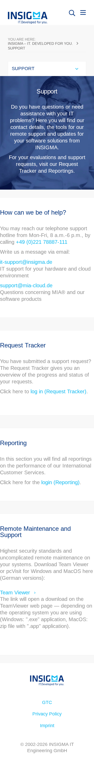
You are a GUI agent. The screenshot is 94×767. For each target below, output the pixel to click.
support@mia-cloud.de (26, 285)
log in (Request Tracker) (58, 391)
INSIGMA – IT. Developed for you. (40, 43)
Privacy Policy (47, 713)
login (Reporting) (60, 482)
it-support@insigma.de (26, 262)
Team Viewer (15, 592)
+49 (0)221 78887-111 (41, 242)
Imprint (47, 725)
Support (16, 48)
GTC (47, 702)
